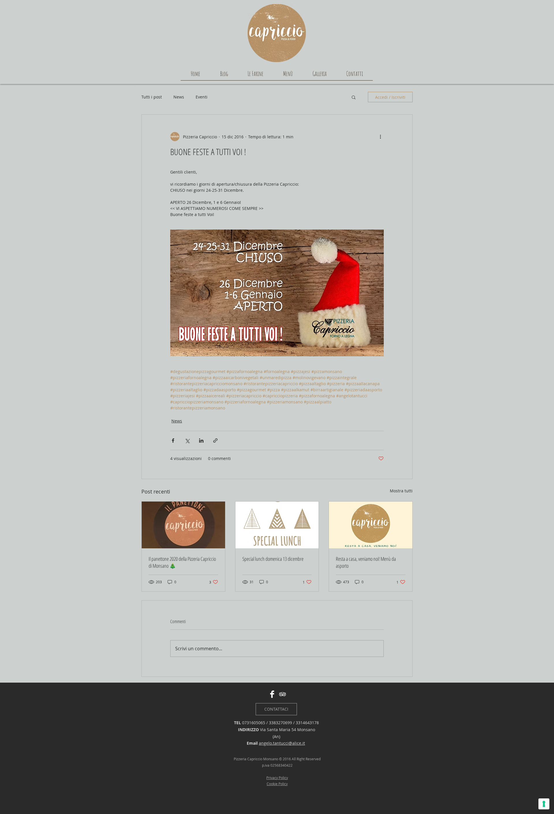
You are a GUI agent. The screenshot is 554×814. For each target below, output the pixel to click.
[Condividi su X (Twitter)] (187, 440)
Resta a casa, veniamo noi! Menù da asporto (366, 562)
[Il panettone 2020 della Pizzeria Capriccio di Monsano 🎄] (183, 525)
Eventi (201, 97)
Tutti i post (151, 97)
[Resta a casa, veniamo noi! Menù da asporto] (370, 525)
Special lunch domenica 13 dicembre (273, 558)
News (178, 97)
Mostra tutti (401, 490)
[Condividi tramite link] (215, 440)
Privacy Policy (277, 777)
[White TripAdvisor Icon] (282, 694)
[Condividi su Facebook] (173, 440)
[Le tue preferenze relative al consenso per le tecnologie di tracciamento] (543, 803)
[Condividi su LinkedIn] (201, 440)
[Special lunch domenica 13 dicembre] (277, 525)
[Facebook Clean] (272, 694)
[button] (353, 97)
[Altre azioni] (380, 136)
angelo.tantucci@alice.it (282, 743)
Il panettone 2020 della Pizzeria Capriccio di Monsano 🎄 (182, 562)
